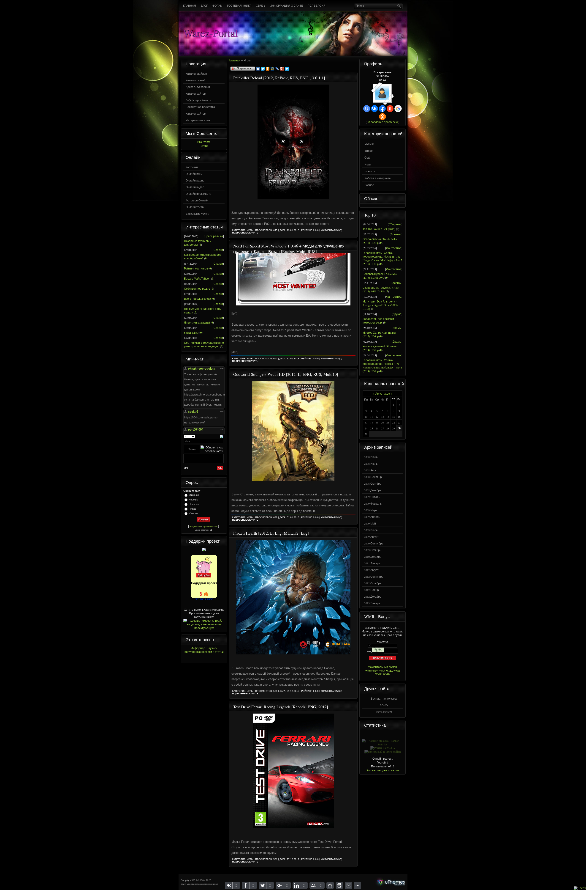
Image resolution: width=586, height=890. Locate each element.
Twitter (204, 145)
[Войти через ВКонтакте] (374, 108)
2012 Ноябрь (372, 590)
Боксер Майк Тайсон (197, 278)
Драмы (397, 328)
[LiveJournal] (277, 69)
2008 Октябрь (372, 483)
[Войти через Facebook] (382, 108)
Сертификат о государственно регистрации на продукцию (204, 344)
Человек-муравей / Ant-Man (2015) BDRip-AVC (380, 275)
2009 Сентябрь (373, 543)
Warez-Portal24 (383, 712)
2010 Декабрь (372, 556)
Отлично (194, 495)
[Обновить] (221, 436)
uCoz (215, 884)
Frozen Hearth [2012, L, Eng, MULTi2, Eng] (271, 533)
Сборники (395, 224)
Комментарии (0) (331, 230)
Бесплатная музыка (384, 698)
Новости (369, 171)
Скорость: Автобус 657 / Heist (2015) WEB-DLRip (381, 289)
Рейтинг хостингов (196, 268)
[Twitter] (262, 69)
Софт (368, 157)
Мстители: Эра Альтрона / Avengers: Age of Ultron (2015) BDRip (380, 304)
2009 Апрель (372, 517)
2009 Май (370, 523)
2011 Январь (372, 563)
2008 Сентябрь (373, 477)
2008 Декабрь (372, 490)
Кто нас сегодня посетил (382, 770)
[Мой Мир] (272, 69)
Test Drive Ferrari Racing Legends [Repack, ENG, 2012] (280, 706)
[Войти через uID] (366, 108)
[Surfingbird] (287, 69)
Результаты (195, 526)
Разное (369, 185)
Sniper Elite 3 (191, 332)
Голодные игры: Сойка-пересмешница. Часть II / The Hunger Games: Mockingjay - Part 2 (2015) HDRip (382, 258)
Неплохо (194, 504)
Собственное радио (197, 288)
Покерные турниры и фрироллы (198, 242)
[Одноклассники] (267, 69)
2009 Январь (372, 497)
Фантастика (394, 248)
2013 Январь (372, 603)
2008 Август (371, 470)
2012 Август (371, 570)
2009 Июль (370, 530)
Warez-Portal (210, 32)
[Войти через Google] (398, 108)
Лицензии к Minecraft (197, 322)
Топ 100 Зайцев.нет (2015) (379, 229)
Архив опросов (210, 526)
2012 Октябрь (372, 583)
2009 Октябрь (372, 550)
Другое (397, 314)
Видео (368, 150)
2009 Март (370, 510)
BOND (384, 705)
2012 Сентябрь (373, 576)
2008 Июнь (370, 457)
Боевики (396, 234)
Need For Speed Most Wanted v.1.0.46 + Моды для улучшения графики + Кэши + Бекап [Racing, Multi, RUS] (289, 248)
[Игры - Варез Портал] (330, 885)
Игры (250, 230)
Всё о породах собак (197, 298)
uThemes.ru (390, 882)
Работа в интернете (377, 178)
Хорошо (193, 499)
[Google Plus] (282, 69)
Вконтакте (204, 142)
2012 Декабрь (372, 596)
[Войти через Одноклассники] (382, 116)
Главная (234, 60)
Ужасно (193, 513)
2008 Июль (370, 463)
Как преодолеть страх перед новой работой (202, 256)
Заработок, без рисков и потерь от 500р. (378, 320)
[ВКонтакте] (258, 69)
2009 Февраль (373, 503)
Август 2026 (382, 393)
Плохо (192, 508)
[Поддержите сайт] (204, 550)
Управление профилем (382, 122)
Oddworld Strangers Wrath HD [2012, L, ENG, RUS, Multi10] (285, 374)
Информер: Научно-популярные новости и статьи (204, 650)
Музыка (369, 144)
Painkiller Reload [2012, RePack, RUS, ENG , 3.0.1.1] (279, 77)
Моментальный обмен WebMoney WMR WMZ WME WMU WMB (382, 670)
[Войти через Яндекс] (390, 108)
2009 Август (371, 536)
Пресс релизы (213, 236)
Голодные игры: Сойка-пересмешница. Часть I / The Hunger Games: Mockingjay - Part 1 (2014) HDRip (382, 365)
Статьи (218, 250)
